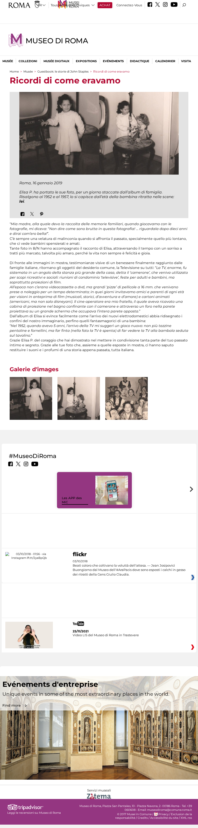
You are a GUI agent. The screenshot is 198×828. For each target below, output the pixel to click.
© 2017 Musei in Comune (134, 814)
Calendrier (165, 61)
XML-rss (186, 818)
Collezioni (28, 61)
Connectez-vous (129, 5)
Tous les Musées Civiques (70, 5)
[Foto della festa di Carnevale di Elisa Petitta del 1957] (126, 398)
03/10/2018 (129, 568)
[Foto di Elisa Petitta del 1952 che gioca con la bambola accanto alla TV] (78, 407)
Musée (7, 61)
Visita (186, 61)
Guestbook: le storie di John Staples (63, 71)
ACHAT (104, 5)
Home (14, 71)
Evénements (113, 61)
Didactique (139, 61)
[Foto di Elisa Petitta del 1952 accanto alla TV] (31, 406)
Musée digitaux (56, 61)
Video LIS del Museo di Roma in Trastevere (106, 635)
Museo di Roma (57, 40)
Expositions (86, 61)
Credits (143, 818)
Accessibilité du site (164, 818)
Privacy (163, 814)
